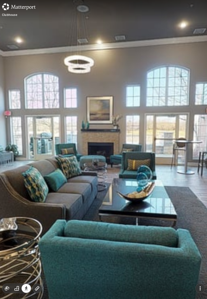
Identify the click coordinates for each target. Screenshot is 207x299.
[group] (16, 288)
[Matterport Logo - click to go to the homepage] (19, 6)
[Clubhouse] (103, 149)
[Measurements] (37, 288)
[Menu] (200, 288)
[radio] (7, 288)
